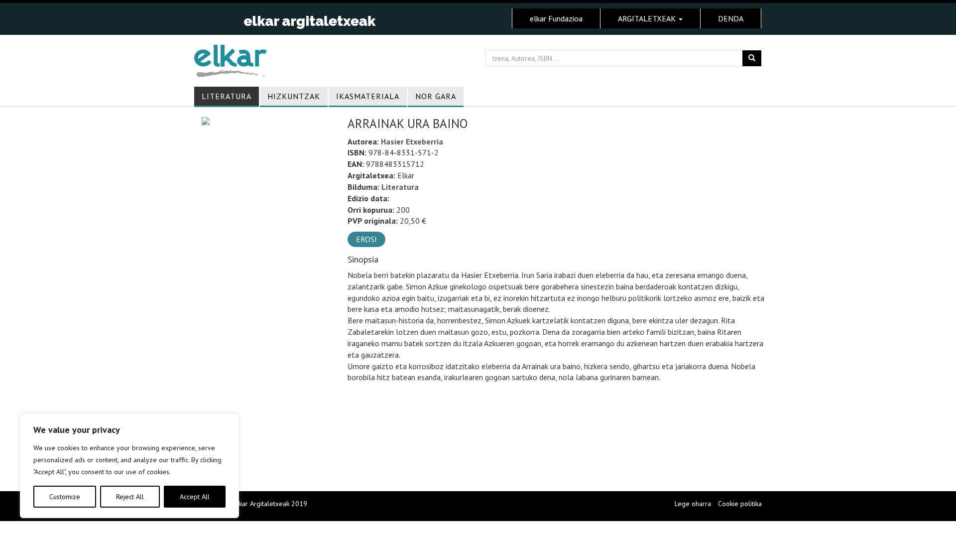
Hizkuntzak (293, 96)
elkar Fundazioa (556, 18)
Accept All (195, 496)
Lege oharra (693, 503)
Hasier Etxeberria (412, 141)
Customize (64, 496)
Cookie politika (740, 503)
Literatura (226, 96)
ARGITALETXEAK (648, 18)
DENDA (730, 18)
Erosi (366, 239)
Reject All (130, 496)
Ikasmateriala (367, 96)
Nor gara (435, 96)
